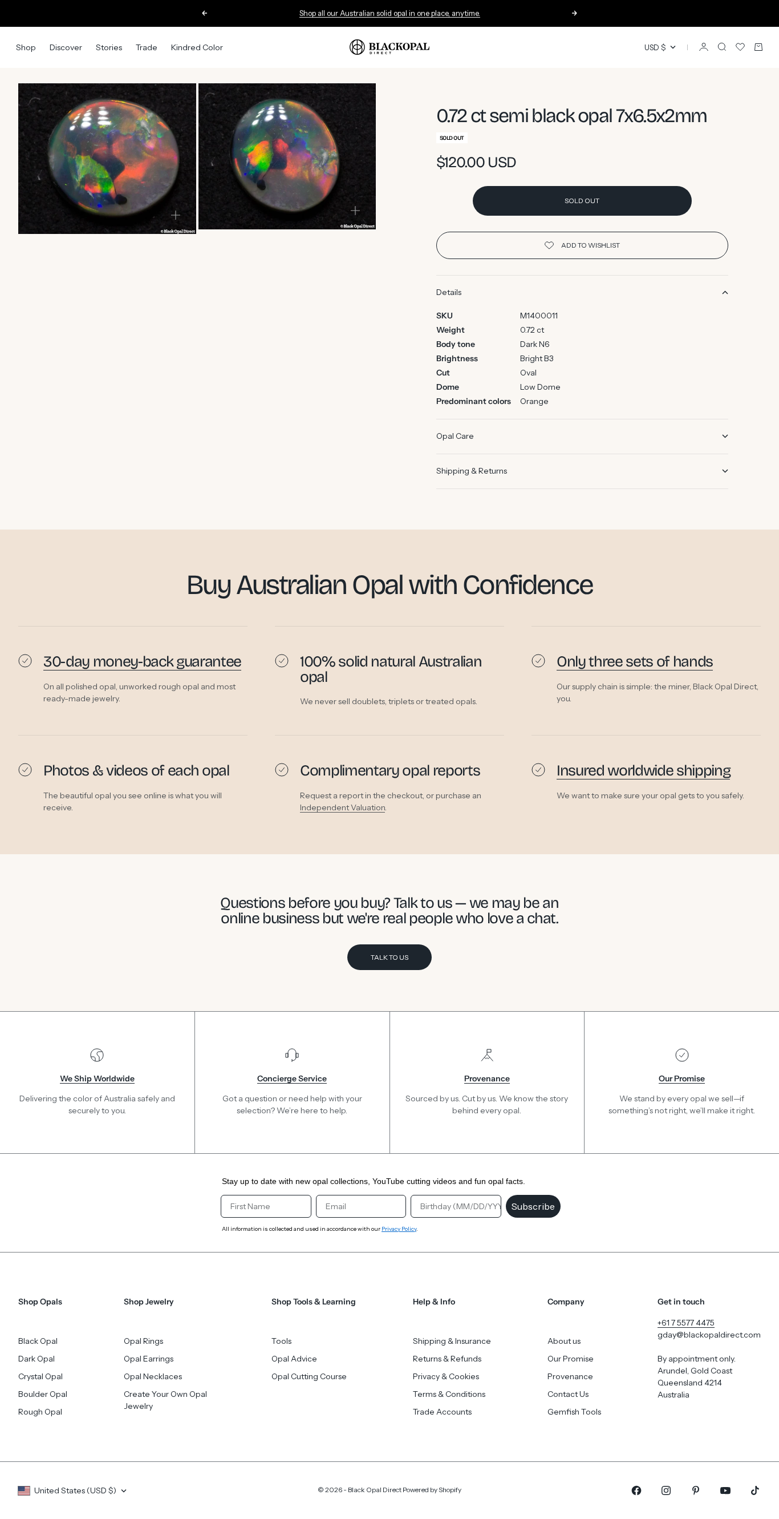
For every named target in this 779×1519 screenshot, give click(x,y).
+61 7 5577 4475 (686, 1323)
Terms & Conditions (449, 1394)
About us (564, 1341)
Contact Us (568, 1394)
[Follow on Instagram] (666, 1490)
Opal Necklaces (153, 1376)
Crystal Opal (40, 1376)
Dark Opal (36, 1359)
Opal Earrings (148, 1359)
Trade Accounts (442, 1412)
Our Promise (570, 1359)
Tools (281, 1341)
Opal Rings (143, 1341)
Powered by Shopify (432, 1489)
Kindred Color (197, 47)
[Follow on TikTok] (755, 1490)
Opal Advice (294, 1359)
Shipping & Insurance (452, 1341)
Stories (109, 47)
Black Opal (38, 1341)
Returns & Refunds (447, 1359)
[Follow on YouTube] (725, 1490)
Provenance (570, 1376)
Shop (26, 47)
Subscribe (533, 1206)
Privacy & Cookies (446, 1376)
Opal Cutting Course (309, 1376)
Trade (146, 47)
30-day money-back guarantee (142, 661)
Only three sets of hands (635, 661)
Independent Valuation (342, 807)
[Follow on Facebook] (636, 1490)
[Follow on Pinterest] (695, 1490)
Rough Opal (40, 1412)
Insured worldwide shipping (643, 770)
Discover (66, 47)
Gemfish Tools (574, 1412)
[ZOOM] (175, 215)
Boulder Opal (42, 1394)
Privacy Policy (399, 1229)
